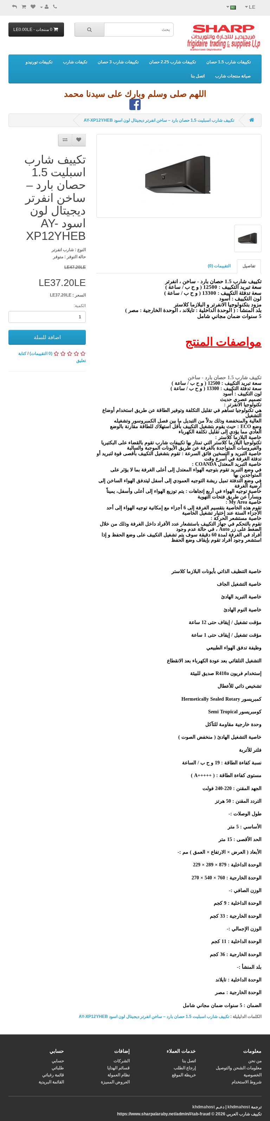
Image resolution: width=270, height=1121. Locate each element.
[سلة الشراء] (23, 7)
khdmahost (238, 1106)
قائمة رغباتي (53, 1074)
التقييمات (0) (219, 265)
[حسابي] (44, 7)
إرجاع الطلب (185, 1067)
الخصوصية (253, 1074)
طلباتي (58, 1067)
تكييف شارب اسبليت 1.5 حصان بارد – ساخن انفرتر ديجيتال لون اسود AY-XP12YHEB (159, 120)
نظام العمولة (119, 1074)
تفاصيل (249, 265)
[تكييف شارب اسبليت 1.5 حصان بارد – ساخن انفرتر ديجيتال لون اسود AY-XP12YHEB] (179, 176)
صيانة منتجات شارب (233, 76)
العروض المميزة (115, 1081)
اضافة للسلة (47, 337)
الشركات (122, 1060)
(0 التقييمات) (41, 353)
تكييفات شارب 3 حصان (118, 61)
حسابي (58, 1060)
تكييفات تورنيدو (39, 61)
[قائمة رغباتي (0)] (33, 7)
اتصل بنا (198, 76)
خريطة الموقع (184, 1074)
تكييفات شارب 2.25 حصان (172, 61)
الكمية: (80, 305)
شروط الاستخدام (247, 1081)
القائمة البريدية (51, 1081)
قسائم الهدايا (118, 1067)
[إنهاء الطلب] (14, 7)
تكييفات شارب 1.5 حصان (228, 61)
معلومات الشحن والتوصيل (239, 1067)
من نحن (255, 1060)
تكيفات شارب (75, 61)
